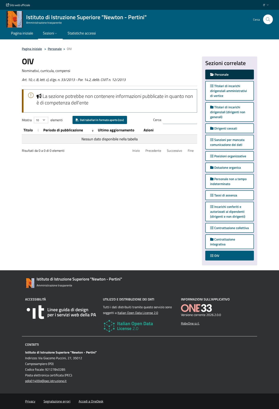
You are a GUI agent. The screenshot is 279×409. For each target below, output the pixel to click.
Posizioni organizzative (229, 156)
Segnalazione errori (57, 401)
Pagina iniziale (32, 48)
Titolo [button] (28, 130)
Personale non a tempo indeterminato (228, 181)
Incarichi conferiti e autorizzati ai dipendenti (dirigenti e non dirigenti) (227, 211)
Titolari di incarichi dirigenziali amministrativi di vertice (228, 90)
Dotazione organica (227, 167)
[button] (266, 5)
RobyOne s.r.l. (190, 323)
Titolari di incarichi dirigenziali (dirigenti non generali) (227, 112)
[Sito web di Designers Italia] (61, 312)
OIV (220, 255)
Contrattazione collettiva (231, 227)
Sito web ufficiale (19, 5)
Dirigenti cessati (225, 128)
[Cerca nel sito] (268, 19)
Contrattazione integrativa (222, 242)
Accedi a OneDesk (91, 401)
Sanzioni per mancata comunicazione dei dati (227, 142)
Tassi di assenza (225, 195)
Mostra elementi (42, 119)
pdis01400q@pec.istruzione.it (46, 380)
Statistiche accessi (82, 33)
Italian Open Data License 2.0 (137, 312)
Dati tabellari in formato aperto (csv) (101, 120)
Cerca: (157, 119)
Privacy (30, 401)
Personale (55, 48)
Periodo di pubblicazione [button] (63, 130)
